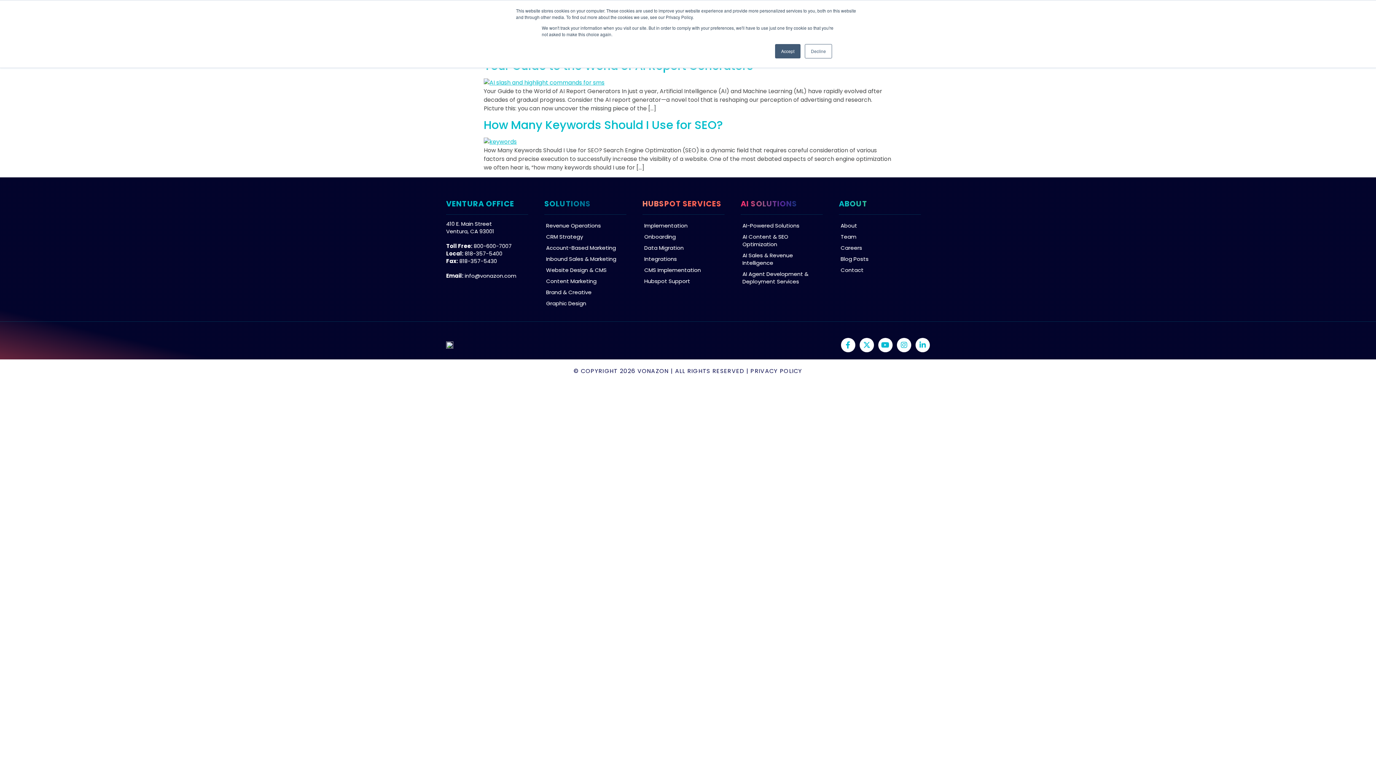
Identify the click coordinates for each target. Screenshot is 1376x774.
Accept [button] (787, 51)
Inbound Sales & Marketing (581, 259)
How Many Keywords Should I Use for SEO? (603, 125)
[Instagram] (904, 345)
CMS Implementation (672, 270)
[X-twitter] (867, 345)
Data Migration (664, 248)
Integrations (660, 259)
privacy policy (776, 371)
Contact (852, 270)
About (849, 225)
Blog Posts (855, 259)
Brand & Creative (569, 292)
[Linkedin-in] (923, 345)
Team (848, 236)
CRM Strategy (564, 236)
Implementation (666, 225)
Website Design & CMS (576, 270)
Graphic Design (566, 303)
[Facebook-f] (848, 345)
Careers (851, 248)
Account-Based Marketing (581, 248)
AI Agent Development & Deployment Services (775, 277)
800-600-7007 (493, 246)
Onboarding (660, 236)
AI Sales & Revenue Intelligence (767, 259)
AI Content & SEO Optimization (765, 240)
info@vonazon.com (490, 276)
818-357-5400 (483, 253)
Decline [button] (818, 51)
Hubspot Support (667, 281)
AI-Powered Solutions (770, 225)
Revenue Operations (573, 225)
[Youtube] (885, 345)
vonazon (653, 371)
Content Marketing (571, 281)
